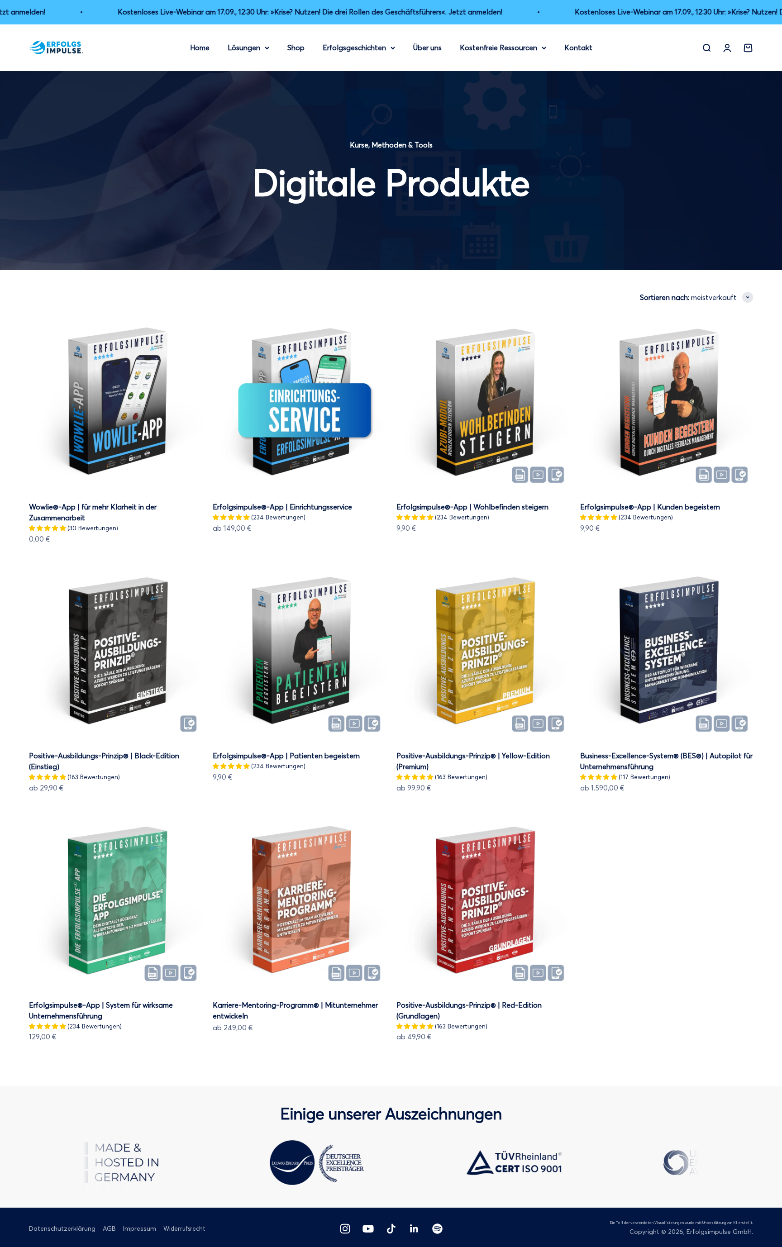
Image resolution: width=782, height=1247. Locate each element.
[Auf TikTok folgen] (391, 1229)
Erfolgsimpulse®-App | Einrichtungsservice (282, 506)
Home (200, 47)
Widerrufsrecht (184, 1228)
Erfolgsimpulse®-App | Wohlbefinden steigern (472, 506)
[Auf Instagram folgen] (345, 1229)
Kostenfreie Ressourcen (498, 47)
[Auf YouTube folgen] (368, 1229)
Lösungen (244, 47)
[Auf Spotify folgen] (437, 1229)
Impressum (139, 1228)
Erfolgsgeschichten (354, 47)
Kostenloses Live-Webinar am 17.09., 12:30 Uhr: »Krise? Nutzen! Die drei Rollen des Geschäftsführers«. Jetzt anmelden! (273, 11)
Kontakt (578, 47)
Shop (296, 47)
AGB (109, 1228)
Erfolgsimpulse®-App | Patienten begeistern (286, 755)
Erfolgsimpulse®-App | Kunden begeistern (650, 506)
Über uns (427, 47)
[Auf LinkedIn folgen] (414, 1229)
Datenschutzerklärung (62, 1228)
